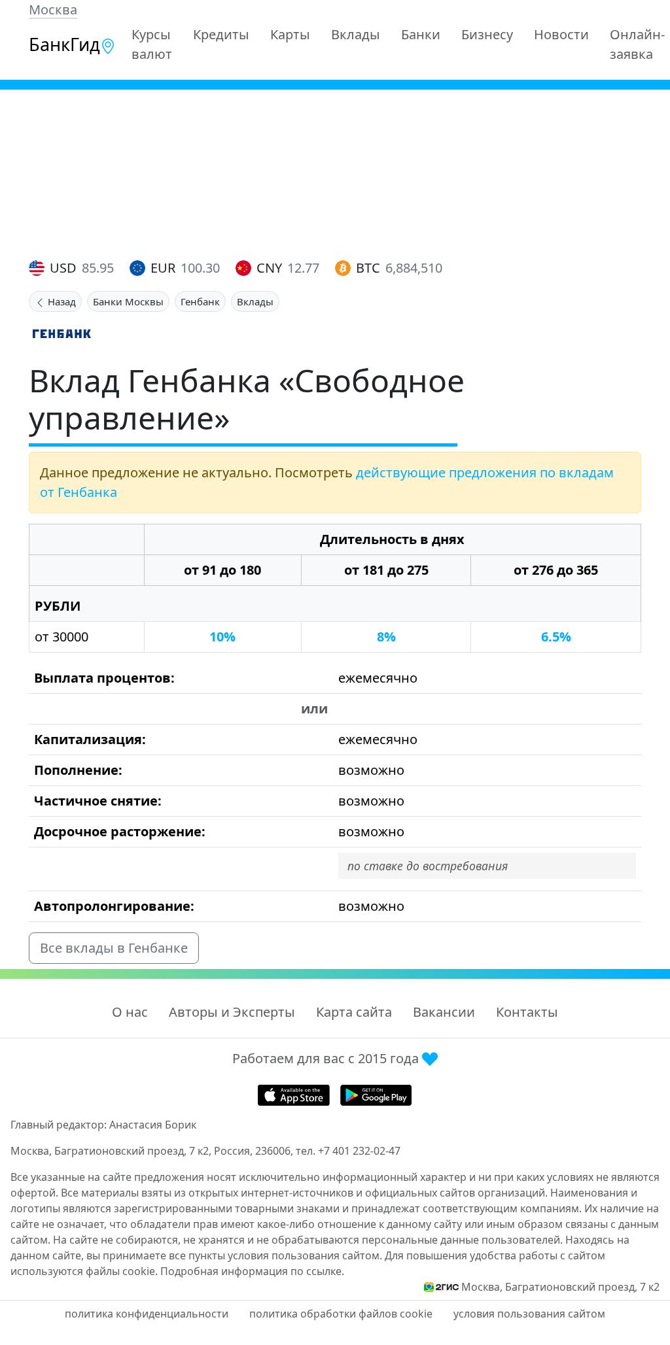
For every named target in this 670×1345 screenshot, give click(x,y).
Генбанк (200, 301)
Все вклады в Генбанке (114, 948)
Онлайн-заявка (637, 44)
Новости (561, 34)
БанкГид (64, 44)
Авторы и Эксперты (232, 1012)
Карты (290, 34)
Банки (420, 34)
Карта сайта (354, 1012)
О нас (130, 1012)
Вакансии (444, 1012)
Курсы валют (152, 44)
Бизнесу (487, 34)
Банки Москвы (128, 301)
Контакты (527, 1012)
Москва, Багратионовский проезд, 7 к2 (560, 1287)
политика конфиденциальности (146, 1313)
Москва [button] (53, 9)
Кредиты (221, 34)
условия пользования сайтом (529, 1313)
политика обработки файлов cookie (340, 1313)
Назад (60, 301)
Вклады (355, 34)
